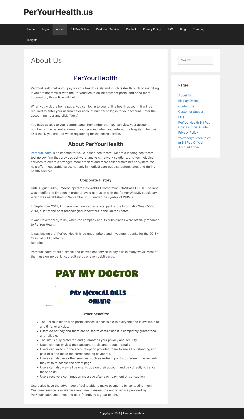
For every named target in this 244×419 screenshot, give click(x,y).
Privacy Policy (152, 29)
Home (31, 29)
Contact (131, 29)
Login (45, 29)
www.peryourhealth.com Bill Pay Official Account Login (194, 142)
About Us (185, 95)
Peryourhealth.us (134, 413)
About (60, 29)
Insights (32, 40)
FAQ (170, 29)
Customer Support (191, 111)
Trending (198, 29)
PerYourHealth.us (58, 12)
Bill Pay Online (80, 29)
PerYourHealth (41, 153)
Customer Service (107, 29)
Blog (183, 29)
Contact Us (186, 106)
